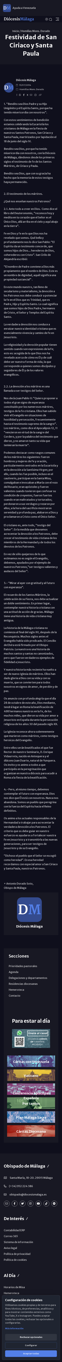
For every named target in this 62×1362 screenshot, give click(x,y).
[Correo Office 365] (7, 1203)
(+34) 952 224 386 (21, 1186)
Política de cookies (15, 1259)
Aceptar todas (31, 1353)
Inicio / (16, 31)
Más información (14, 1328)
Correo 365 (11, 1236)
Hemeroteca (16, 989)
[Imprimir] (36, 95)
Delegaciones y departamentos (28, 978)
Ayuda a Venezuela (24, 8)
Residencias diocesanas (23, 983)
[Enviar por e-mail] (31, 95)
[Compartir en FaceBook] (24, 95)
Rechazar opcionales (31, 1337)
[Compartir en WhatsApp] (20, 95)
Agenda (13, 972)
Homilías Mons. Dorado (35, 31)
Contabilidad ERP (14, 1230)
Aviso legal (10, 1248)
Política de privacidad (17, 1254)
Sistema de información (18, 1242)
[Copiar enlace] (40, 95)
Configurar (31, 1345)
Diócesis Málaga (26, 80)
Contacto (14, 995)
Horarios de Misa (14, 1287)
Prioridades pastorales (23, 966)
